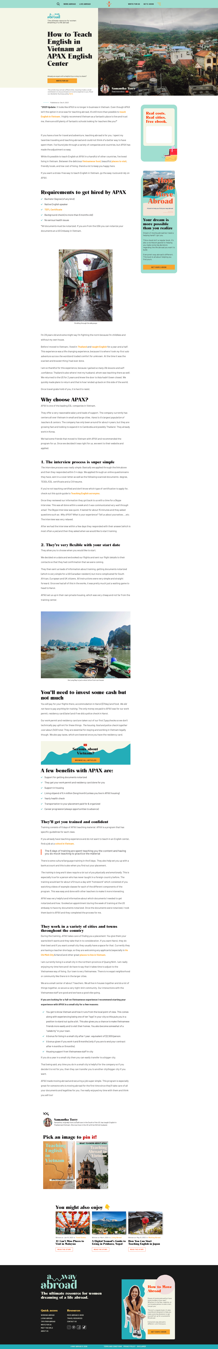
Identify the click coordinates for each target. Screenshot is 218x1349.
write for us (134, 4)
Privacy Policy (129, 1346)
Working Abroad (154, 1237)
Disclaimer (141, 1346)
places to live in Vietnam (92, 954)
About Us (44, 1331)
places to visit (119, 161)
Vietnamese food (91, 161)
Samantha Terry (123, 88)
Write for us (46, 1325)
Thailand (82, 346)
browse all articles (85, 760)
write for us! (62, 81)
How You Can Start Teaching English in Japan (144, 1242)
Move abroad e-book (75, 1315)
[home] (109, 4)
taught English (99, 346)
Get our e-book (159, 267)
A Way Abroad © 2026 (79, 1346)
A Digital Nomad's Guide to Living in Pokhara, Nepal (109, 1242)
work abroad (69, 4)
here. (71, 94)
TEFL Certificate (53, 209)
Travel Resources (74, 1318)
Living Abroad (116, 1237)
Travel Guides (81, 1237)
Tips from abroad (48, 1321)
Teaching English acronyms (85, 493)
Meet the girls (47, 1328)
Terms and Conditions (113, 1346)
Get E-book (149, 4)
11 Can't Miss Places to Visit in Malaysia (70, 1242)
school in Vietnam (64, 843)
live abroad (85, 4)
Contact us (72, 1321)
